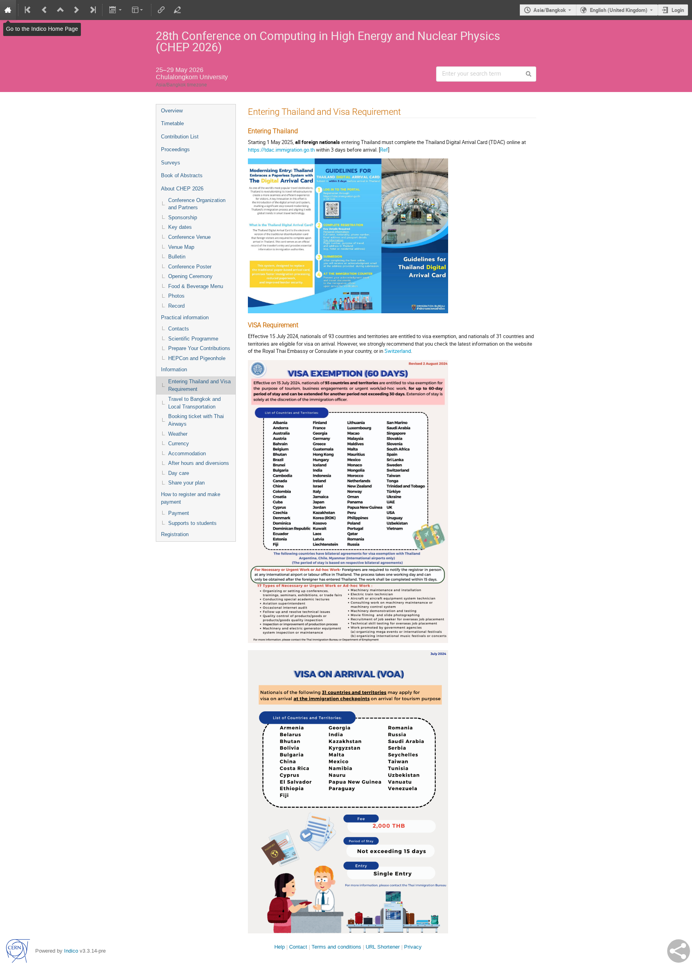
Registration (175, 534)
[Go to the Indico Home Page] (8, 10)
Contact (298, 946)
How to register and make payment (190, 498)
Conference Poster (189, 267)
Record (176, 306)
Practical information (185, 317)
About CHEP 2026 (182, 189)
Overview (172, 111)
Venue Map (181, 247)
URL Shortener (383, 946)
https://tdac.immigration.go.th (281, 149)
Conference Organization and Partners (196, 204)
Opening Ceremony (190, 276)
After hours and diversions (198, 463)
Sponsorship (182, 217)
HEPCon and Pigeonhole (196, 358)
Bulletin (176, 257)
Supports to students (192, 523)
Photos (176, 296)
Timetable (172, 123)
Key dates (180, 227)
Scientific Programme (193, 339)
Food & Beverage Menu (195, 286)
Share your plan (186, 483)
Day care (178, 473)
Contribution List (180, 137)
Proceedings (175, 149)
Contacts (178, 329)
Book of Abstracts (182, 175)
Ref (384, 149)
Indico (71, 950)
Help (279, 946)
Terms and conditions (336, 946)
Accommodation (187, 453)
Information (174, 369)
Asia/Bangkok (549, 10)
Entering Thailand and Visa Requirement (199, 385)
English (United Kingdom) (619, 10)
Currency (178, 443)
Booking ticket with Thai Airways (196, 420)
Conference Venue (189, 237)
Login (678, 10)
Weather (177, 434)
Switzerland (397, 350)
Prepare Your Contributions (199, 348)
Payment (178, 513)
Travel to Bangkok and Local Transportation (194, 403)
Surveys (170, 163)
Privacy (413, 946)
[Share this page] (678, 951)
